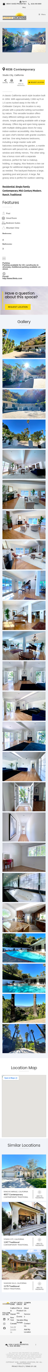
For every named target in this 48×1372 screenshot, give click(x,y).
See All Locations (13, 1329)
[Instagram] (4, 1324)
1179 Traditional (11, 1286)
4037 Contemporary (13, 1194)
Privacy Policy (18, 1366)
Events (19, 1316)
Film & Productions (20, 1310)
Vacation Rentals (20, 1321)
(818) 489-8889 (36, 4)
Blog (24, 7)
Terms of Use (30, 1366)
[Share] (5, 80)
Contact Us (27, 1324)
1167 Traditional (11, 1242)
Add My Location (27, 1330)
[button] (5, 40)
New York (12, 1318)
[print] (11, 80)
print (11, 83)
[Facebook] (4, 1328)
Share (5, 83)
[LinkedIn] (4, 1319)
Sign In (24, 1)
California (13, 1309)
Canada (13, 1323)
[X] (8, 1319)
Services (27, 1315)
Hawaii (13, 1314)
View (8, 4)
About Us (26, 1309)
